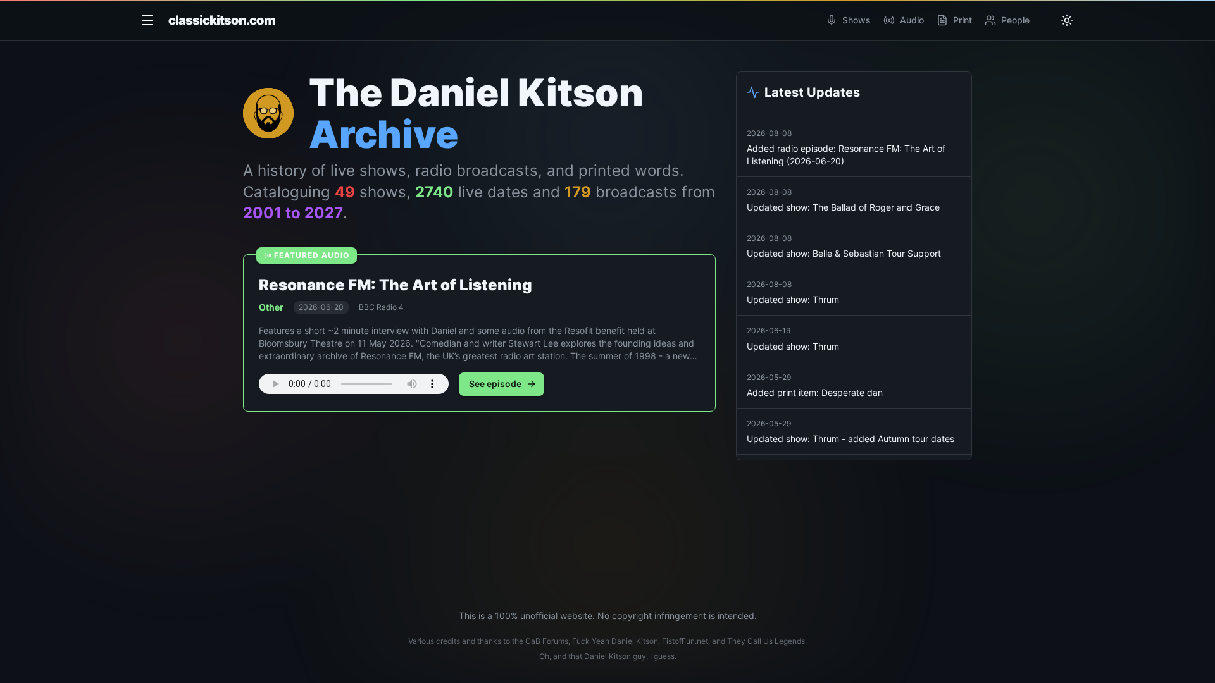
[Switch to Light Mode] (1067, 20)
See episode (495, 383)
